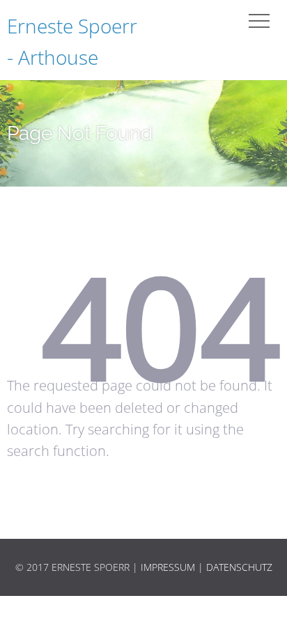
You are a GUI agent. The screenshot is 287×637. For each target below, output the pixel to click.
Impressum (168, 567)
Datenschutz (239, 567)
